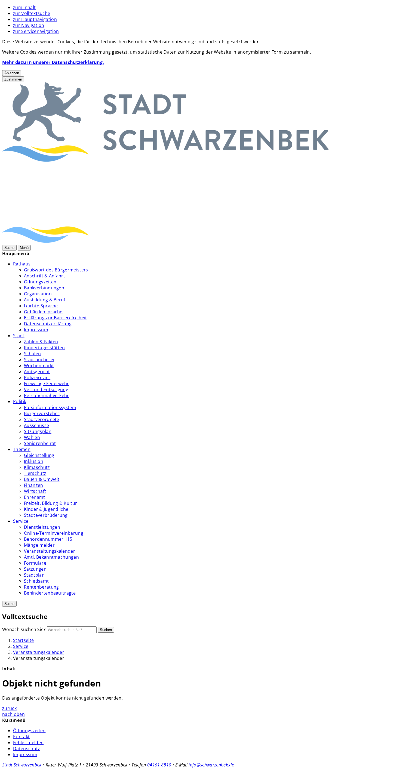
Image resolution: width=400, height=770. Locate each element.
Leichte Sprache (41, 306)
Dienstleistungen (42, 527)
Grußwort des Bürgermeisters (56, 270)
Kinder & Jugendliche (46, 509)
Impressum (36, 330)
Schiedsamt (36, 581)
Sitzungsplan (37, 431)
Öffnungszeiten (40, 282)
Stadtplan (34, 575)
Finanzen (33, 485)
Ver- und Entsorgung (46, 389)
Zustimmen (13, 79)
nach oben (13, 714)
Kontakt (21, 737)
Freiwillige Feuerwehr (46, 383)
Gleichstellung (39, 455)
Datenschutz (26, 749)
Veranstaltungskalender (49, 551)
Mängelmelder (39, 545)
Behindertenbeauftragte (50, 593)
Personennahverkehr (46, 395)
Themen (21, 449)
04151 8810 (159, 765)
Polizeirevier (37, 378)
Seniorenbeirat (40, 443)
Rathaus (21, 264)
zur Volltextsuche (31, 13)
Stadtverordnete (41, 419)
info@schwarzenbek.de (211, 765)
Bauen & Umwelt (41, 479)
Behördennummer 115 (48, 539)
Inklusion (33, 461)
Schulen (32, 354)
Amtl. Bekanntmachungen (51, 557)
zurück (9, 708)
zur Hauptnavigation (35, 19)
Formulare (35, 563)
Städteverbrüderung (46, 515)
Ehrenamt (34, 497)
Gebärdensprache (43, 312)
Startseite (23, 640)
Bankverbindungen (44, 288)
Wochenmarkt (39, 366)
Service (20, 521)
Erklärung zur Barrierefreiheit (55, 318)
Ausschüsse (36, 425)
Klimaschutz (37, 467)
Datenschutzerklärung (48, 324)
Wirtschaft (35, 491)
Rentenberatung (41, 587)
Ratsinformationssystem (50, 407)
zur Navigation (28, 25)
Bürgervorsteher (42, 413)
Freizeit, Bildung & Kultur (50, 503)
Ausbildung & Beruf (44, 300)
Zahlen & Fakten (41, 342)
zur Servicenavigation (36, 31)
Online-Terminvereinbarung (53, 533)
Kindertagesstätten (44, 348)
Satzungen (35, 569)
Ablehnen (11, 73)
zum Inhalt (24, 7)
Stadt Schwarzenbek (22, 765)
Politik (19, 401)
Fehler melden (28, 743)
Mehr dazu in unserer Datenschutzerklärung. (53, 62)
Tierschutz (35, 473)
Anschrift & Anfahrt (44, 276)
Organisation (38, 294)
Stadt (18, 336)
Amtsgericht (37, 372)
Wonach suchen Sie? (24, 629)
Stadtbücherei (39, 360)
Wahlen (32, 437)
